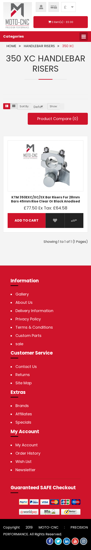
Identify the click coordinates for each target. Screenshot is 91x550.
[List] (6, 106)
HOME (11, 46)
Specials (23, 422)
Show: (54, 106)
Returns (22, 374)
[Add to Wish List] (55, 220)
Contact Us (26, 366)
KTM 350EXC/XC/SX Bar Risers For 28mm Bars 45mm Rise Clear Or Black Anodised (45, 199)
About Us (24, 302)
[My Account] (41, 7)
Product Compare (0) (57, 118)
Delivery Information (34, 310)
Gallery (22, 294)
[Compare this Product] (74, 220)
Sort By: (24, 106)
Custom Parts (28, 335)
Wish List (23, 461)
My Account (26, 445)
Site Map (23, 383)
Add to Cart (27, 220)
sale (19, 344)
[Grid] (13, 106)
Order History (27, 453)
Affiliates (23, 414)
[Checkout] (53, 7)
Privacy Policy (28, 319)
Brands (22, 405)
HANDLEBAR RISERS (39, 46)
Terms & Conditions (34, 327)
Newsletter (25, 470)
